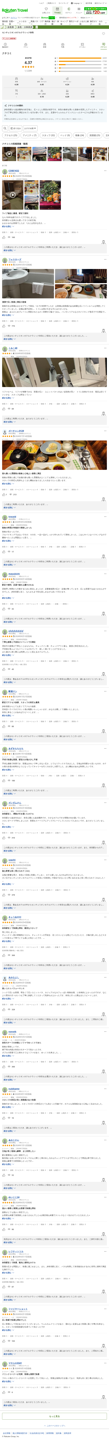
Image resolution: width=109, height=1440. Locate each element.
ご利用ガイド (51, 3)
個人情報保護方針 (20, 1433)
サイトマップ (63, 3)
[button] (9, 154)
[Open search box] (5, 128)
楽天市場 (89, 3)
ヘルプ (41, 3)
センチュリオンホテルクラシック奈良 (18, 32)
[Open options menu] (105, 170)
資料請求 (67, 1433)
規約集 (59, 1433)
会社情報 (6, 1433)
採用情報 (50, 1433)
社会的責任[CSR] (37, 1433)
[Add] (103, 33)
